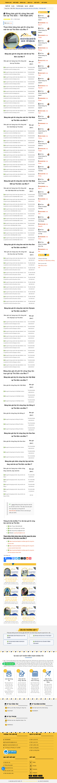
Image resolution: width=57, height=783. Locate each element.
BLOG (26, 6)
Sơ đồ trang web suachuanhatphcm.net (36, 777)
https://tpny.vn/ (41, 260)
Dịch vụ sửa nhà (34, 739)
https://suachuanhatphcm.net (29, 781)
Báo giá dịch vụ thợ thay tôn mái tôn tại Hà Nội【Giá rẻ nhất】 (11, 579)
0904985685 (42, 22)
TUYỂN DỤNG (19, 6)
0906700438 (42, 48)
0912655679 (42, 35)
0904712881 (42, 111)
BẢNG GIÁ (23, 2)
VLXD (12, 6)
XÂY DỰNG (44, 2)
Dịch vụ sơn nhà (34, 742)
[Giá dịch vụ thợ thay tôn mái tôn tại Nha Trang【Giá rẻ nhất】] (11, 591)
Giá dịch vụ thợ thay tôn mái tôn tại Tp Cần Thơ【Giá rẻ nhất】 (28, 618)
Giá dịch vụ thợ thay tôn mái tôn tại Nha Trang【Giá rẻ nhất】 (11, 599)
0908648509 (42, 98)
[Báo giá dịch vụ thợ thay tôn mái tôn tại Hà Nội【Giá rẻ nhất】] (11, 571)
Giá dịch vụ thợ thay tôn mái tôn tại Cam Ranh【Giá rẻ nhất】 (29, 599)
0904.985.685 (12, 510)
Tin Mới (40, 775)
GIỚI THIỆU (16, 2)
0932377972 (42, 60)
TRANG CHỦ (8, 2)
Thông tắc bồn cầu (9, 768)
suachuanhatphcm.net (19, 533)
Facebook (35, 769)
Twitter (34, 762)
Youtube (34, 765)
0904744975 (42, 73)
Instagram (35, 772)
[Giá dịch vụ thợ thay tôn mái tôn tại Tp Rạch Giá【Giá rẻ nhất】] (11, 610)
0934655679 (42, 249)
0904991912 (10, 724)
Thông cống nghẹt (9, 765)
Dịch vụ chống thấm (35, 750)
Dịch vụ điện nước (35, 745)
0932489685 (42, 199)
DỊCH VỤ (30, 2)
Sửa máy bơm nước (9, 770)
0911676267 (10, 710)
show (11, 23)
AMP (30, 775)
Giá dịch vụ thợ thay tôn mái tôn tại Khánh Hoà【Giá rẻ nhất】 (28, 579)
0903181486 (42, 224)
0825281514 (42, 85)
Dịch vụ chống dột (35, 747)
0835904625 (42, 123)
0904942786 (42, 148)
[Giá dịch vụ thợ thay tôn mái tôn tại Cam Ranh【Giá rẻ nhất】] (28, 591)
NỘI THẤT (36, 2)
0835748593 (42, 211)
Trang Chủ (7, 8)
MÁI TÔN (13, 8)
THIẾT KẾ (7, 6)
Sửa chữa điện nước (9, 773)
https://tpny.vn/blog (50, 260)
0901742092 (42, 136)
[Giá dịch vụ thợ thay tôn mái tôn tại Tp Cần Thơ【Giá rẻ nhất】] (28, 610)
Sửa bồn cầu (7, 762)
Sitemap (35, 775)
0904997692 (42, 161)
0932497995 (42, 173)
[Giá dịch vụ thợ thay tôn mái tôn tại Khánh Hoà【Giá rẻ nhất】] (28, 571)
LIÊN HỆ (31, 6)
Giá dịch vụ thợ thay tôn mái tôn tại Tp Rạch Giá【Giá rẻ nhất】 (11, 618)
